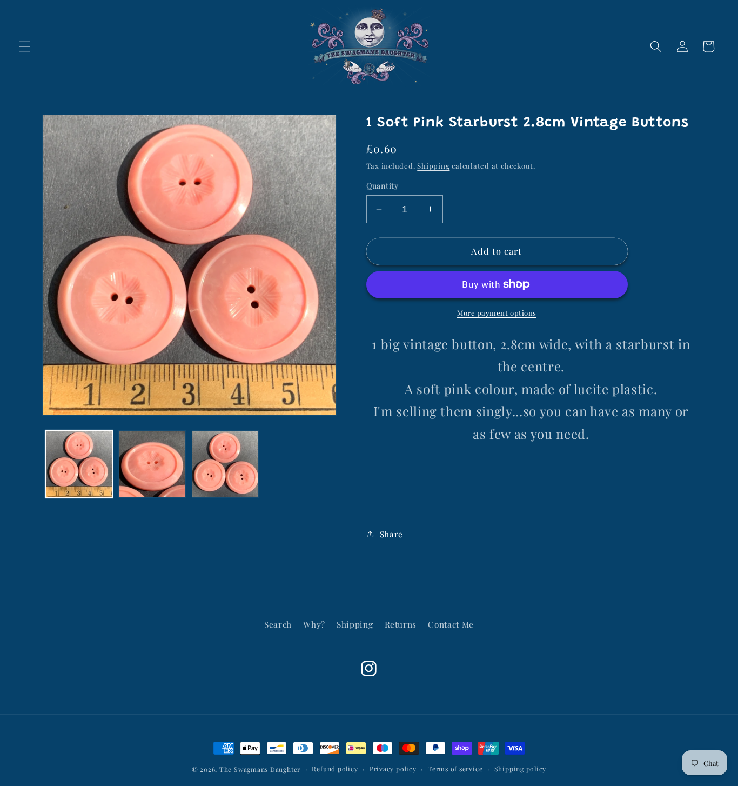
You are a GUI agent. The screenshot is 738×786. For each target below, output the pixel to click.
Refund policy (335, 768)
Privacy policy (393, 768)
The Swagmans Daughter (259, 769)
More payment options (496, 312)
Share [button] (391, 533)
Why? (314, 624)
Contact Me (451, 624)
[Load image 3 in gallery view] (225, 464)
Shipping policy (520, 768)
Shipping (433, 165)
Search (278, 624)
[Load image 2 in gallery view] (152, 464)
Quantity (382, 186)
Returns (401, 624)
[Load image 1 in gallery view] (79, 464)
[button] (25, 46)
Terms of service (455, 768)
